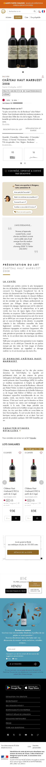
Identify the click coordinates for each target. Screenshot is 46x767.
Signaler (33, 438)
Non (15, 659)
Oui (9, 659)
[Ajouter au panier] (16, 518)
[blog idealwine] (38, 735)
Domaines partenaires (16, 719)
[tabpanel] (23, 141)
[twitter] (14, 735)
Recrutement (12, 701)
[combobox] (8, 518)
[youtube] (26, 735)
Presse (8, 723)
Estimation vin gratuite (16, 697)
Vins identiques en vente (16, 591)
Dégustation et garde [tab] (33, 129)
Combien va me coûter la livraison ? (25, 207)
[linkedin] (32, 735)
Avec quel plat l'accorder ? (22, 192)
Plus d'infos (5, 124)
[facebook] (8, 735)
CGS (29, 746)
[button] (22, 45)
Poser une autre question (24, 212)
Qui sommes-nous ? (15, 705)
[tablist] (23, 129)
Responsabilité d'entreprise (18, 710)
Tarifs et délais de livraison (18, 714)
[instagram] (20, 735)
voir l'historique (35, 584)
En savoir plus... (7, 145)
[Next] (41, 482)
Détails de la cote (23, 552)
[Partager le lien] (43, 77)
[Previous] (4, 482)
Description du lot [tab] (12, 129)
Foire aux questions (15, 727)
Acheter (8, 17)
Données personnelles (37, 746)
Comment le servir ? (20, 202)
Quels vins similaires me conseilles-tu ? (25, 197)
